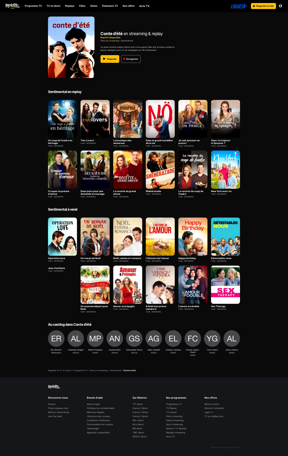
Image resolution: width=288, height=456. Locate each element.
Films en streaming (109, 40)
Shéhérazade (153, 191)
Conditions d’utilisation (98, 420)
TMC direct (138, 432)
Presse (51, 404)
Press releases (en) (58, 408)
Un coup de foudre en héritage (60, 142)
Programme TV (174, 404)
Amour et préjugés (124, 306)
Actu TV (170, 436)
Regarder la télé (265, 6)
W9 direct (137, 428)
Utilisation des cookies (98, 416)
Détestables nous (221, 258)
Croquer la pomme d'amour (58, 192)
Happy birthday (187, 258)
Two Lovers (87, 140)
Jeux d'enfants (56, 268)
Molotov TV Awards (176, 428)
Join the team (55, 416)
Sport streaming (174, 424)
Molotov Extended (214, 408)
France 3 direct (140, 412)
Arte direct (138, 424)
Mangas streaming (175, 432)
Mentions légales (95, 412)
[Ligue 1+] (239, 6)
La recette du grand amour (124, 192)
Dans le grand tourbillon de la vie (159, 142)
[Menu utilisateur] (280, 6)
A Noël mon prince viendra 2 (156, 307)
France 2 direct (140, 408)
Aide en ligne (93, 404)
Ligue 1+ (208, 412)
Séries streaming (174, 420)
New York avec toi (221, 191)
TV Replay (171, 408)
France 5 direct (140, 416)
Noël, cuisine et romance (127, 258)
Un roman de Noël (90, 258)
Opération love (56, 258)
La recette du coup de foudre (190, 192)
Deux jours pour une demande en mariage (93, 192)
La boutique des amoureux (122, 142)
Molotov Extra (211, 404)
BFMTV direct (139, 436)
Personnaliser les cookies (100, 424)
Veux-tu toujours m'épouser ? (220, 142)
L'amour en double (188, 306)
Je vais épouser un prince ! (189, 142)
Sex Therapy (218, 306)
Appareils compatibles (98, 432)
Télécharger (93, 428)
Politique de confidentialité (100, 408)
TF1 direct (137, 404)
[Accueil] (12, 6)
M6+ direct (138, 420)
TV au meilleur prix (213, 416)
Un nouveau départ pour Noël (94, 307)
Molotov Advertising (58, 412)
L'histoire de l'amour (157, 258)
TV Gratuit (171, 412)
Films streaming (174, 416)
